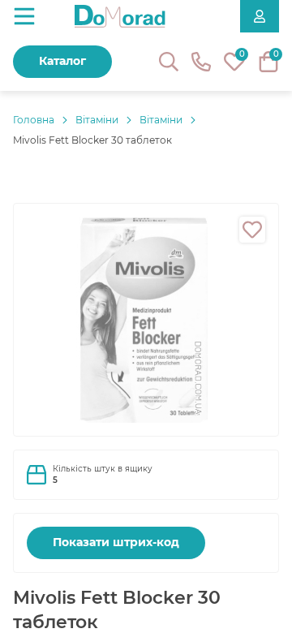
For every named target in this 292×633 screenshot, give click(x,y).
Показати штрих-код (116, 542)
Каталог (62, 61)
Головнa (33, 120)
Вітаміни (96, 120)
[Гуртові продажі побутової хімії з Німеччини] (120, 16)
